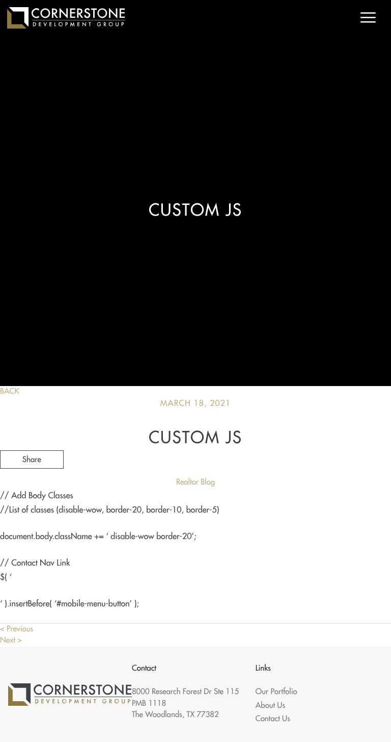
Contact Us (273, 719)
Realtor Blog (195, 482)
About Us (270, 705)
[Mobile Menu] (368, 18)
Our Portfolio (276, 692)
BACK (9, 391)
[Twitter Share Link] (32, 487)
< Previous (16, 629)
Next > (11, 640)
